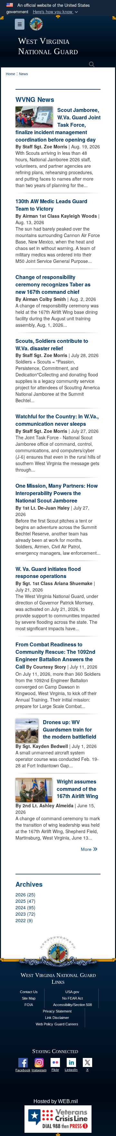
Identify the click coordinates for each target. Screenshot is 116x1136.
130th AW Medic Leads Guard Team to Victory (51, 204)
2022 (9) (24, 920)
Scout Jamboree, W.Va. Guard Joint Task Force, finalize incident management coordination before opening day (58, 124)
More (87, 849)
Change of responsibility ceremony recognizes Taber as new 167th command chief (53, 284)
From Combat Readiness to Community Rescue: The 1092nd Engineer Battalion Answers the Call (55, 655)
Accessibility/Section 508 (72, 1005)
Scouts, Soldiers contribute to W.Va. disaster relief (51, 344)
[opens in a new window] (23, 1062)
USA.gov (72, 992)
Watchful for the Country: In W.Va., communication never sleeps (57, 420)
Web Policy (44, 1024)
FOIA (28, 1005)
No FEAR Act (72, 998)
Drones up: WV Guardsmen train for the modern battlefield (69, 729)
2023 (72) (25, 914)
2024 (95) (25, 907)
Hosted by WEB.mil (56, 1101)
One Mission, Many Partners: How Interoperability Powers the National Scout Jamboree (56, 493)
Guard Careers (66, 1024)
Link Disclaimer (57, 1018)
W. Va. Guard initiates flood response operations (48, 572)
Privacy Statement (57, 1011)
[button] (56, 11)
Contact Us (29, 992)
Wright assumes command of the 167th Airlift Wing (77, 789)
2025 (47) (25, 901)
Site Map (28, 998)
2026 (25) (25, 894)
